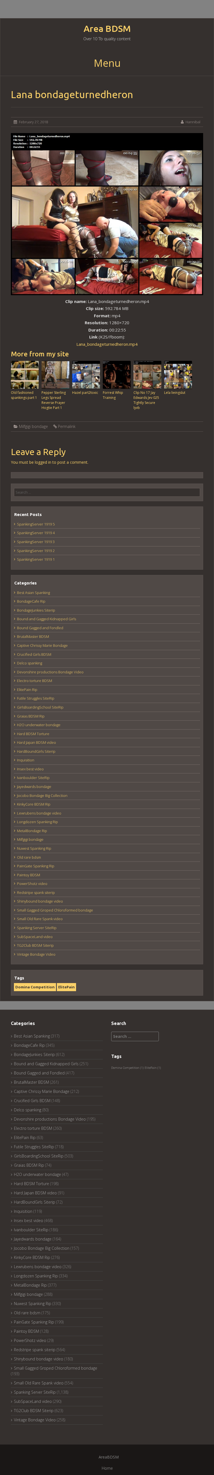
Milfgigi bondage (33, 426)
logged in (43, 462)
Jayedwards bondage (34, 786)
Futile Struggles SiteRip (35, 698)
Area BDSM (107, 29)
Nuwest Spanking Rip (34, 848)
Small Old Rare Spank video (40, 918)
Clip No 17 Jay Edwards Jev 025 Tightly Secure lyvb (146, 400)
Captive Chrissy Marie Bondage (42, 645)
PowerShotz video (32, 883)
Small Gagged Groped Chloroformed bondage (55, 910)
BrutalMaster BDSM (33, 636)
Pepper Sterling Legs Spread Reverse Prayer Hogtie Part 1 (54, 400)
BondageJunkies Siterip (36, 610)
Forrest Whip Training (113, 395)
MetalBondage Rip (32, 830)
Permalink (67, 426)
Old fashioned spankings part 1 (24, 395)
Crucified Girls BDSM (34, 654)
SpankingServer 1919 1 (36, 559)
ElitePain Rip (27, 689)
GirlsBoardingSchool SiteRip (40, 707)
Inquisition (25, 760)
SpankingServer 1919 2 (36, 550)
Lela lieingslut (174, 392)
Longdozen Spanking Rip (37, 821)
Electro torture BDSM (34, 680)
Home (107, 1468)
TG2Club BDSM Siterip (35, 945)
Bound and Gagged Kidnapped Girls (46, 618)
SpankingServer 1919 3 (36, 541)
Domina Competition (35, 986)
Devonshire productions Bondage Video (50, 671)
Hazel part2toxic (85, 392)
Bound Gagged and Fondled (40, 627)
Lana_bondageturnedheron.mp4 (107, 344)
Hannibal (193, 121)
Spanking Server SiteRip (37, 927)
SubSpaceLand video (35, 936)
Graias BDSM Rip (31, 716)
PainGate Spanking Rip (35, 865)
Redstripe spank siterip (36, 892)
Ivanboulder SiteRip (33, 777)
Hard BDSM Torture (33, 733)
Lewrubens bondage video (39, 813)
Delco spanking (29, 663)
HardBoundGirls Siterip (36, 751)
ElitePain (66, 986)
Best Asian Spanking (33, 592)
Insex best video (30, 768)
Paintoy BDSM (28, 874)
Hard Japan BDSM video (36, 742)
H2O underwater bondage (38, 724)
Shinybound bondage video (40, 901)
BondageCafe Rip (31, 601)
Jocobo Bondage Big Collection (42, 795)
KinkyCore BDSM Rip (33, 804)
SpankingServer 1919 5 (36, 524)
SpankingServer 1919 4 (36, 532)
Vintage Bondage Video (36, 954)
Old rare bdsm (29, 857)
